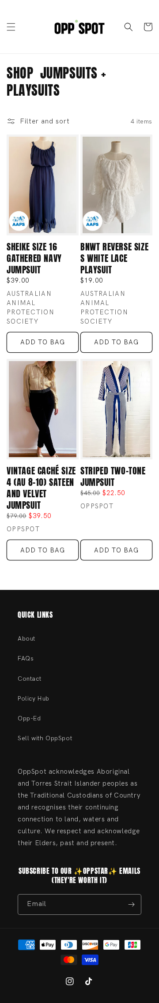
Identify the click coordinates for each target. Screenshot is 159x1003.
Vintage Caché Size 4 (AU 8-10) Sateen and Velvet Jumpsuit (41, 488)
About (26, 638)
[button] (11, 27)
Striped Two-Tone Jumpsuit (113, 476)
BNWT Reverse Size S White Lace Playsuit (114, 258)
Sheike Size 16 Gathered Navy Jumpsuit (34, 258)
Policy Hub (33, 698)
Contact (29, 678)
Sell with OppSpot (45, 738)
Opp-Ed (29, 718)
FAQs (26, 658)
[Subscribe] (131, 904)
